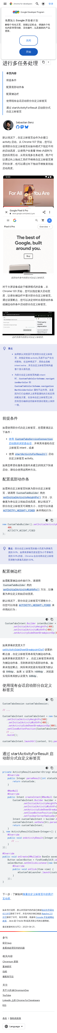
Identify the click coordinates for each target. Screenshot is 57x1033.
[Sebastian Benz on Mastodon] (22, 128)
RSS (4, 1005)
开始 (28, 51)
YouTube (7, 995)
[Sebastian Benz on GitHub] (17, 128)
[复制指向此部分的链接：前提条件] (21, 419)
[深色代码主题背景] (46, 520)
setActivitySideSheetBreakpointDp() (23, 649)
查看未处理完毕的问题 (14, 947)
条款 (5, 1018)
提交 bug (7, 942)
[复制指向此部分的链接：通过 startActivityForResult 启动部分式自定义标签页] (44, 758)
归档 (5, 971)
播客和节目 (8, 976)
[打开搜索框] (37, 4)
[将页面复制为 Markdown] (43, 62)
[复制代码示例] (51, 520)
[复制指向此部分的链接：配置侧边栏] (25, 572)
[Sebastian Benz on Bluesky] (26, 128)
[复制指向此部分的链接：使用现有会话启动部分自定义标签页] (17, 690)
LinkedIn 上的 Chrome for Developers (21, 1000)
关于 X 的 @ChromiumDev (16, 990)
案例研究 (7, 966)
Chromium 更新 (10, 961)
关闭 (28, 40)
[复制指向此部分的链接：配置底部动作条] (32, 479)
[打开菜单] (5, 4)
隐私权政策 (15, 1018)
